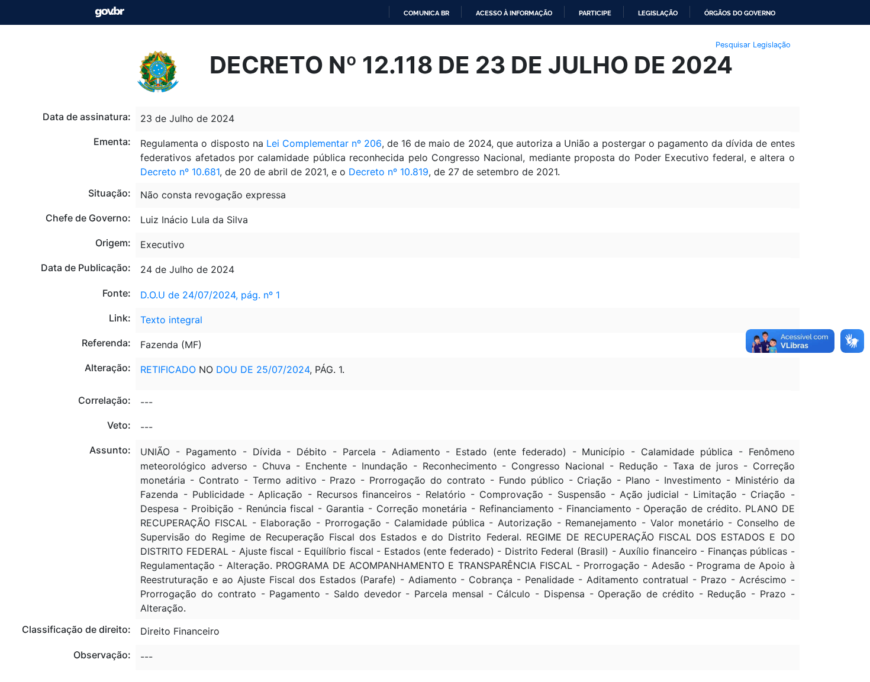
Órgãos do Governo (739, 13)
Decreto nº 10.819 (388, 172)
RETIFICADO (168, 369)
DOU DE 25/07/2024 (263, 369)
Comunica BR (426, 13)
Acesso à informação (514, 13)
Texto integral (171, 320)
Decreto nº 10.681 (180, 172)
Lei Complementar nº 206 (324, 143)
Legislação (658, 13)
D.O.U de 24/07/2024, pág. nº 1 (210, 295)
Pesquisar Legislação (753, 44)
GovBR (109, 12)
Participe (595, 13)
